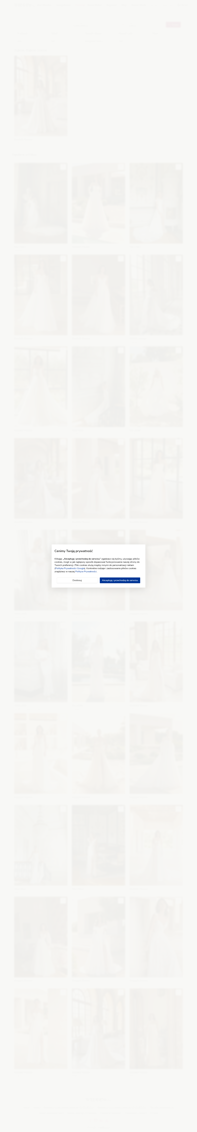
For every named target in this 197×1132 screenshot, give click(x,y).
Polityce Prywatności (86, 571)
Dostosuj (77, 580)
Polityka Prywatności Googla (70, 568)
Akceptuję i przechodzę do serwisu (120, 580)
